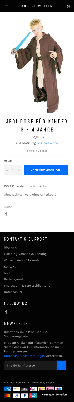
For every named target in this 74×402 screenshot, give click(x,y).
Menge (8, 161)
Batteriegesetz (14, 279)
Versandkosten (48, 143)
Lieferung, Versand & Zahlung (25, 254)
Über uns (10, 247)
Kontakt (10, 266)
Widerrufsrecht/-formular (22, 260)
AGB (7, 273)
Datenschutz (13, 292)
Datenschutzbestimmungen (25, 356)
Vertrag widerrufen (54, 394)
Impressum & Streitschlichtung (27, 285)
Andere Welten (37, 6)
